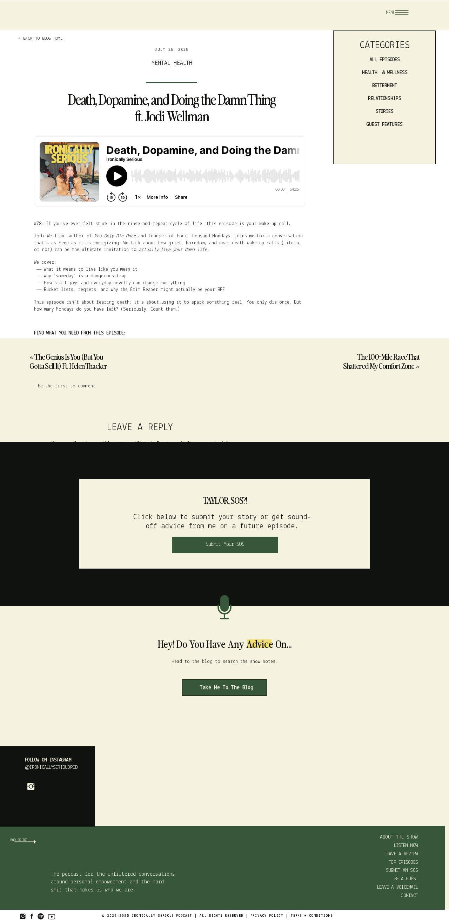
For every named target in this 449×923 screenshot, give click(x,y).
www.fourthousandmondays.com (68, 743)
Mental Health (172, 63)
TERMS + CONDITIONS (312, 916)
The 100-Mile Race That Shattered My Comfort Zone (381, 361)
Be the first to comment (66, 386)
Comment (140, 456)
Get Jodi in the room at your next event (84, 681)
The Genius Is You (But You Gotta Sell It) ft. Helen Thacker (68, 361)
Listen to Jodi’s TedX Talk (66, 694)
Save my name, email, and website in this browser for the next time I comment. (140, 596)
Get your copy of (76, 669)
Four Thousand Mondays (203, 236)
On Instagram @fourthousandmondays (76, 730)
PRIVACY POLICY (267, 916)
